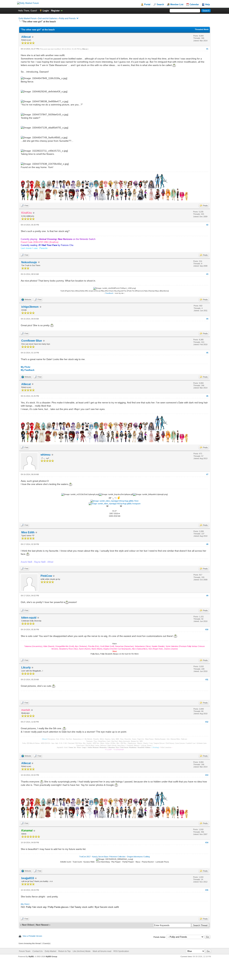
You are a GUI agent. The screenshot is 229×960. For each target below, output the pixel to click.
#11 (206, 679)
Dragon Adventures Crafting (138, 857)
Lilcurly (26, 667)
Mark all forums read (102, 951)
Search (160, 4)
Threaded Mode (202, 29)
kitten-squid (28, 617)
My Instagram (134, 504)
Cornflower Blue (31, 340)
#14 (206, 842)
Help (207, 4)
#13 (206, 775)
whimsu (45, 454)
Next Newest (42, 925)
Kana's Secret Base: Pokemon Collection (108, 857)
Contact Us (38, 951)
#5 (207, 353)
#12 (206, 722)
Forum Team (24, 951)
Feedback (109, 293)
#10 (206, 629)
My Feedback (27, 370)
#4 (207, 319)
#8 (207, 544)
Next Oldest (28, 925)
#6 (207, 396)
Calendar (194, 4)
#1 (207, 49)
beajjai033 (27, 878)
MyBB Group (51, 956)
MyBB (31, 956)
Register (55, 10)
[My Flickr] (25, 904)
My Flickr (25, 367)
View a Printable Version (32, 936)
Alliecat (26, 36)
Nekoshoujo (29, 262)
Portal (147, 4)
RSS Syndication (121, 951)
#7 (207, 474)
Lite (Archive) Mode (82, 951)
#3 (207, 274)
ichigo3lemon (30, 306)
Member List (176, 4)
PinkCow (46, 575)
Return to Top (64, 951)
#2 (207, 225)
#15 (206, 890)
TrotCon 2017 (85, 857)
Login (46, 10)
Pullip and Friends (67, 18)
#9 (207, 596)
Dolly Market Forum (27, 18)
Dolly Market (50, 951)
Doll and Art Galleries (47, 18)
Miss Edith (28, 532)
